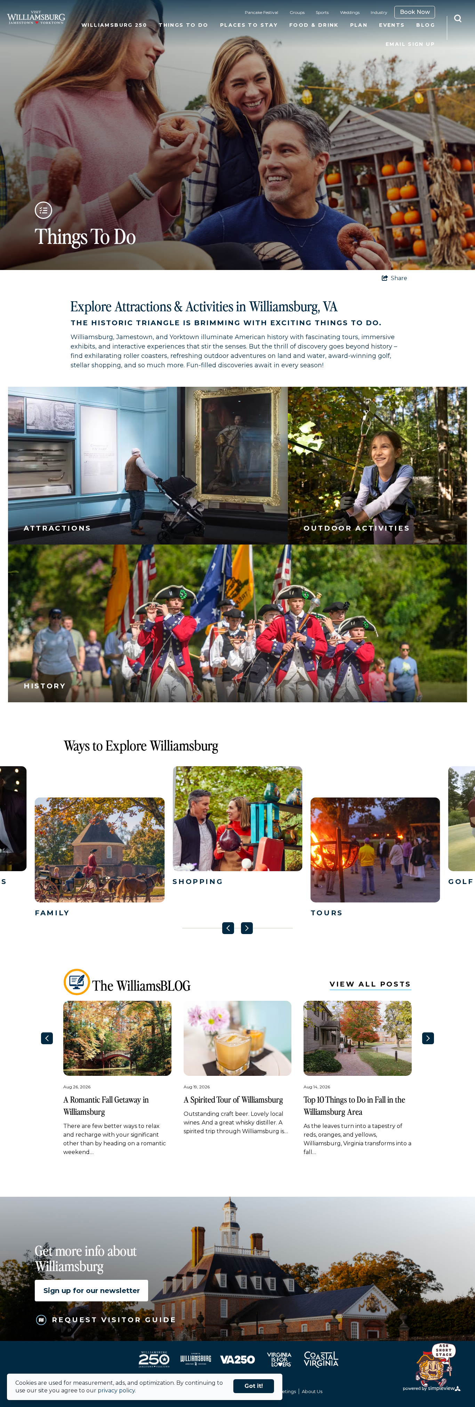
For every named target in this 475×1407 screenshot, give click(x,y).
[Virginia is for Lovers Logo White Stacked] (279, 1359)
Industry (379, 12)
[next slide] (247, 928)
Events (392, 25)
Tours (327, 912)
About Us (312, 1391)
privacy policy (116, 1390)
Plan (359, 25)
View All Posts (370, 984)
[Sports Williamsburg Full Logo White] (195, 1359)
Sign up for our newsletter (91, 1290)
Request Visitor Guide (114, 1320)
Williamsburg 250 (114, 25)
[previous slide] (228, 928)
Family (52, 912)
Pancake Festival (261, 12)
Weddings (350, 12)
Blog (425, 25)
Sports (322, 12)
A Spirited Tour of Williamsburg (233, 1099)
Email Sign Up (410, 44)
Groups (297, 12)
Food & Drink (314, 25)
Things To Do (184, 25)
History (45, 686)
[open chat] (438, 1366)
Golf (461, 881)
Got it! (253, 1386)
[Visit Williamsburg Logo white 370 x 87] (36, 17)
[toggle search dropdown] (461, 18)
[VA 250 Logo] (237, 1359)
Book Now (415, 12)
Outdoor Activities (357, 528)
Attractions (57, 528)
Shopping (197, 881)
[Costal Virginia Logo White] (321, 1359)
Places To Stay (249, 25)
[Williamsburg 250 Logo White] (154, 1359)
